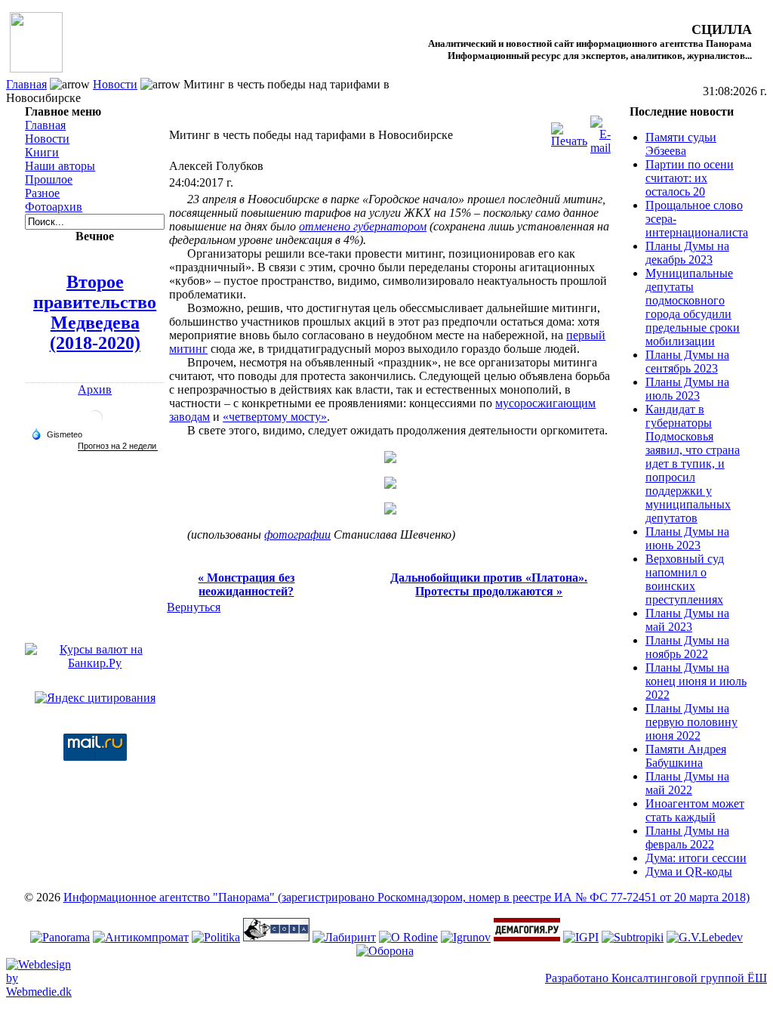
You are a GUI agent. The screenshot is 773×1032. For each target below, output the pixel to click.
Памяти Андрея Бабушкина (685, 756)
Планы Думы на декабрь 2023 (687, 252)
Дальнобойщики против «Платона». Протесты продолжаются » (488, 584)
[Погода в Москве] (95, 423)
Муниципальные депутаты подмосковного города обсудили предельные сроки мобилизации (692, 307)
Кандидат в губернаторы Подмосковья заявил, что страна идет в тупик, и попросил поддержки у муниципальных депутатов (692, 463)
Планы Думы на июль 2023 (687, 388)
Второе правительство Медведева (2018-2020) (94, 312)
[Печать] (569, 131)
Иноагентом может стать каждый (694, 810)
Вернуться (193, 607)
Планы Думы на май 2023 (687, 620)
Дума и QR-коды (688, 871)
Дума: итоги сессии (696, 857)
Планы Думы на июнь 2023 (687, 538)
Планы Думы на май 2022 (687, 783)
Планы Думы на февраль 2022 (687, 837)
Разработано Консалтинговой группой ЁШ (656, 978)
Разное (42, 193)
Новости (115, 84)
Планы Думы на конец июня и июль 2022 (696, 681)
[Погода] (56, 433)
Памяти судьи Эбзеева (680, 144)
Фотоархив (53, 206)
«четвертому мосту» (275, 416)
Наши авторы (60, 165)
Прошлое (48, 179)
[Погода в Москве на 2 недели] (118, 446)
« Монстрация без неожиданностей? (246, 584)
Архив (95, 389)
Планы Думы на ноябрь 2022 (687, 647)
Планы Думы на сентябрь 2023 (687, 361)
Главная (26, 84)
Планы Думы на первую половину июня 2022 (691, 722)
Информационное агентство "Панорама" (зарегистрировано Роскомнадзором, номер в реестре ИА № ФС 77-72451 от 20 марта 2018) (406, 897)
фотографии (297, 534)
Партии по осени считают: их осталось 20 (689, 178)
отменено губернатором (363, 226)
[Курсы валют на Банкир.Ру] (95, 663)
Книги (42, 152)
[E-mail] (600, 131)
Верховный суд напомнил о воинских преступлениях (684, 579)
